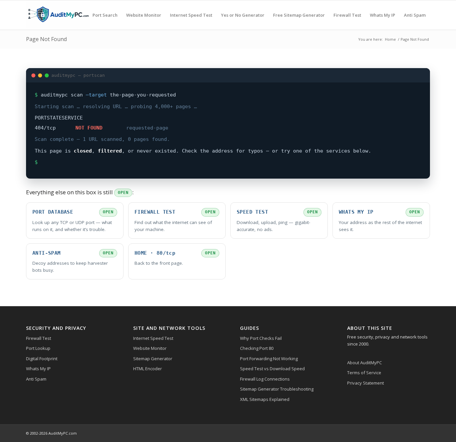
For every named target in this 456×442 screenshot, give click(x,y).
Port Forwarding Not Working (269, 359)
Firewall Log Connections (265, 379)
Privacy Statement (365, 383)
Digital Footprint (41, 359)
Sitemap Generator (152, 359)
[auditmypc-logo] (58, 15)
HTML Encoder (147, 369)
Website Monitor (150, 348)
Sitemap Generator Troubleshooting (276, 389)
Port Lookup (38, 348)
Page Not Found (46, 39)
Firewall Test (38, 338)
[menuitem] (105, 15)
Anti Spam (36, 379)
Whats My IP (38, 369)
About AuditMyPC (364, 363)
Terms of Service (364, 373)
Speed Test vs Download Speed (272, 369)
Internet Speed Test (153, 338)
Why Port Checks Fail (261, 338)
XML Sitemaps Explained (264, 399)
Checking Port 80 (256, 348)
